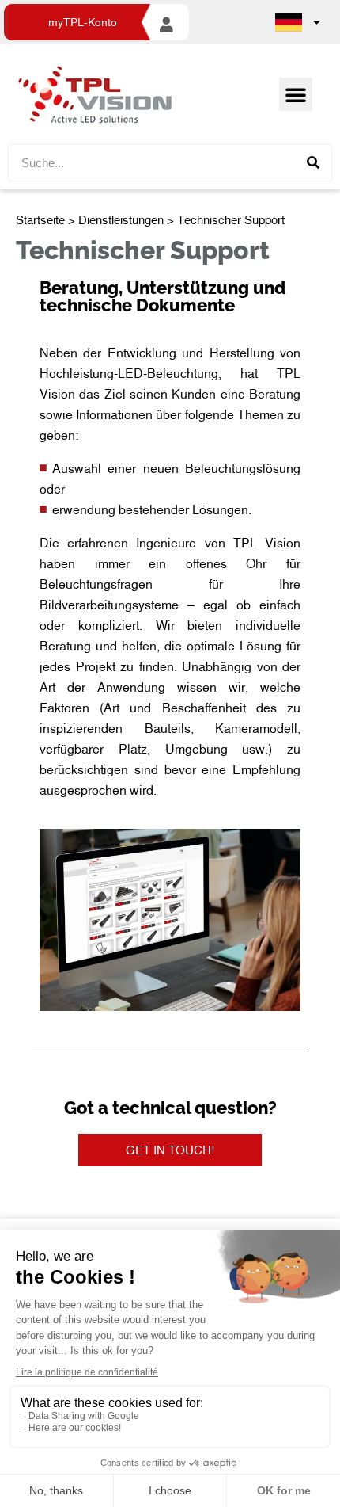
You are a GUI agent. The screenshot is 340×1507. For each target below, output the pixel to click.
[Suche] (313, 163)
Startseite (40, 219)
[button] (295, 94)
